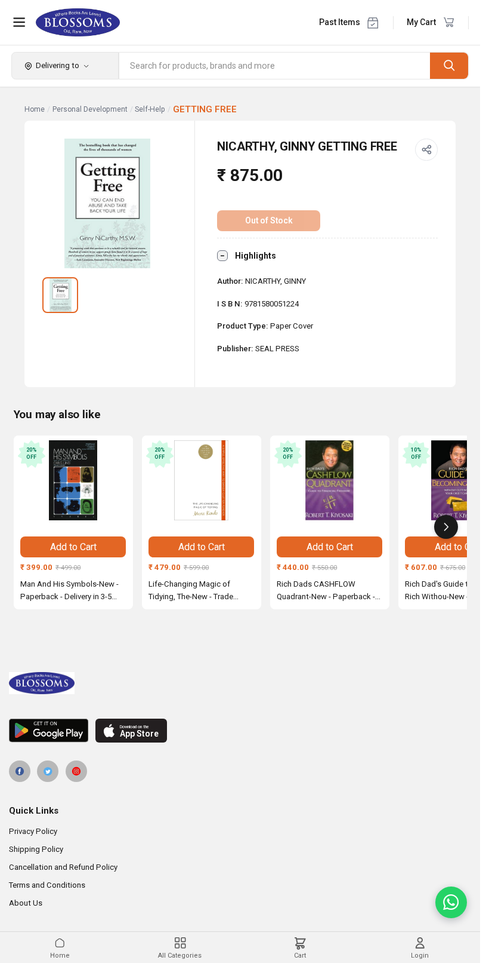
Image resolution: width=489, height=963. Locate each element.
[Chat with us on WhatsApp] (451, 902)
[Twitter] (47, 771)
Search (449, 65)
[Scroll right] (446, 527)
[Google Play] (48, 731)
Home (34, 109)
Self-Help (150, 109)
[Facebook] (19, 771)
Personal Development (90, 109)
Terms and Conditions (47, 885)
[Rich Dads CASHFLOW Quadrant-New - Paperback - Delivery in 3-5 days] (329, 480)
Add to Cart (73, 547)
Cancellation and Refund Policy (63, 867)
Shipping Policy (36, 849)
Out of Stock (269, 220)
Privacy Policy (33, 831)
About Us (25, 902)
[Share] (426, 150)
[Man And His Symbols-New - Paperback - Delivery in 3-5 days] (73, 480)
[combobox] (275, 66)
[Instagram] (76, 771)
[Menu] (19, 22)
